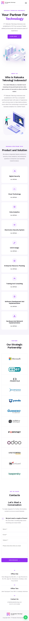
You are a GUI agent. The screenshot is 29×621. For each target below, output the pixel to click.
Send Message (14, 560)
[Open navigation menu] (26, 2)
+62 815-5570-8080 (14, 604)
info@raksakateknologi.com (14, 602)
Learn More (14, 36)
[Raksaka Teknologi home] (8, 2)
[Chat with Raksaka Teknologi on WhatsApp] (26, 617)
